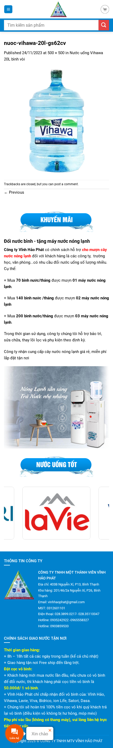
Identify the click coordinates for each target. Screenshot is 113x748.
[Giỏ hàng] (105, 9)
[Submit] (104, 25)
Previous (14, 192)
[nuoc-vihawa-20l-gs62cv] (56, 120)
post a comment (66, 184)
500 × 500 (56, 52)
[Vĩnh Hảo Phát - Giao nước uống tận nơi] (58, 9)
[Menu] (8, 9)
